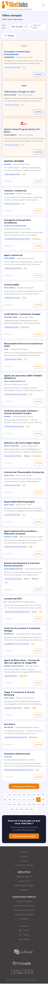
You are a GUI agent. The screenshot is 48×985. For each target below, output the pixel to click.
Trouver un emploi (24, 901)
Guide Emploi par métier (24, 905)
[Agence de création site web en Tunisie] (22, 971)
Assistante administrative (17, 753)
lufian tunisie (9, 475)
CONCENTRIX (9, 57)
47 (17, 809)
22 (19, 795)
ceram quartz (9, 194)
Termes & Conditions (24, 865)
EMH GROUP (8, 727)
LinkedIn (25, 939)
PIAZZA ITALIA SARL (11, 446)
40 (19, 804)
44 (38, 804)
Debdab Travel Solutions (14, 666)
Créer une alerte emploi (24, 836)
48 (22, 809)
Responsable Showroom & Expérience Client (23, 345)
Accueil (24, 852)
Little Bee (8, 757)
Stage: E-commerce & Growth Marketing (19, 693)
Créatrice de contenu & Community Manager (22, 629)
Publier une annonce (24, 876)
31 (19, 800)
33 (29, 800)
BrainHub (7, 164)
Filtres (11, 35)
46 (12, 809)
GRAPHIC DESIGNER (14, 161)
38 (10, 804)
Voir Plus (38, 74)
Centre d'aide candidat (24, 914)
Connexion (24, 890)
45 (43, 804)
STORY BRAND (9, 258)
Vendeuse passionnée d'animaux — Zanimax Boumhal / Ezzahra (21, 412)
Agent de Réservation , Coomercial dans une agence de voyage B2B (21, 661)
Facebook (24, 926)
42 (29, 804)
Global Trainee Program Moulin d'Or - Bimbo (23, 130)
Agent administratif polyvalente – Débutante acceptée (21, 532)
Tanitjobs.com (31, 980)
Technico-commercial (15, 190)
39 (14, 804)
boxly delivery (9, 288)
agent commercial (13, 255)
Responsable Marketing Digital (19, 501)
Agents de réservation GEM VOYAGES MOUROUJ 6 (23, 377)
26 (38, 795)
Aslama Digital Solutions (13, 569)
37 (5, 804)
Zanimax (7, 416)
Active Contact (10, 95)
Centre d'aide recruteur (24, 885)
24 (29, 795)
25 (34, 795)
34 (34, 800)
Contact (24, 856)
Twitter (26, 930)
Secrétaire (9, 724)
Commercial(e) (11, 284)
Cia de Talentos (10, 135)
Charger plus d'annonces (24, 786)
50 (31, 809)
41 (24, 804)
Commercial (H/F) (13, 598)
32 (24, 800)
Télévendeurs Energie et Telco (19, 91)
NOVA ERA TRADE (10, 317)
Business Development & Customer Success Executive (22, 564)
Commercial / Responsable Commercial (24, 472)
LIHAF (6, 349)
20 (10, 795)
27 (43, 795)
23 (24, 795)
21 (14, 795)
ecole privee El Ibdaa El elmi (15, 226)
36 (43, 800)
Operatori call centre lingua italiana (22, 443)
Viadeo (26, 934)
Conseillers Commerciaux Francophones (17, 53)
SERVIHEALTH (9, 634)
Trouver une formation (24, 910)
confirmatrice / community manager (22, 314)
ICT (5, 602)
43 (34, 804)
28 (5, 800)
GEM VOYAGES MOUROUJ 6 (14, 381)
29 (10, 800)
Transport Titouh (11, 537)
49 (26, 809)
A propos (24, 860)
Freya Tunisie (9, 698)
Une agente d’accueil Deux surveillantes (17, 221)
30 (14, 800)
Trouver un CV (24, 881)
